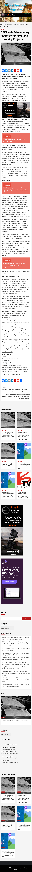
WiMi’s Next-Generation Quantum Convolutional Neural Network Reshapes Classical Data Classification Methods (15, 673)
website (4, 273)
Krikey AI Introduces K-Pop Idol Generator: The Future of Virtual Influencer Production (15, 668)
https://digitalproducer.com (8, 749)
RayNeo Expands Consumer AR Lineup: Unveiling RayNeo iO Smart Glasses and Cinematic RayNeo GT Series (15, 680)
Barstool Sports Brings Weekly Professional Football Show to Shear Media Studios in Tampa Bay (8, 435)
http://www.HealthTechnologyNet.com (11, 758)
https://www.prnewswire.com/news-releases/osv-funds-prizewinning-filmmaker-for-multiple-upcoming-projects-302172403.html (15, 370)
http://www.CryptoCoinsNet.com (9, 762)
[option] (16, 711)
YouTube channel (10, 129)
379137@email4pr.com (8, 363)
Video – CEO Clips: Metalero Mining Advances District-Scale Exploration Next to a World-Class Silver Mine (23, 495)
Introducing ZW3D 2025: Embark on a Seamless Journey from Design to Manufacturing (14, 389)
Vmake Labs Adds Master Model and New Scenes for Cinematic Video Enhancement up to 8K (15, 685)
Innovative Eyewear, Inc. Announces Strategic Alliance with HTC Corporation (8, 465)
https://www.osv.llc (7, 352)
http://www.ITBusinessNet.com (9, 744)
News (2, 29)
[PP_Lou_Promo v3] (16, 110)
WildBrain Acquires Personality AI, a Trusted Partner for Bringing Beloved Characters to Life (24, 465)
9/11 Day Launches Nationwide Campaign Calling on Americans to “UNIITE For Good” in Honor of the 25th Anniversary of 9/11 (23, 436)
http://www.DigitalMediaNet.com (9, 753)
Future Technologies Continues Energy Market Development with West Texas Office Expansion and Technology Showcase (16, 395)
